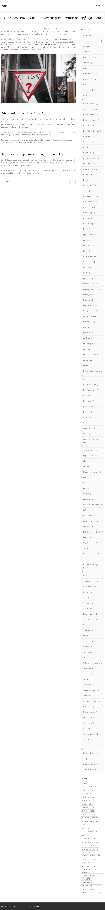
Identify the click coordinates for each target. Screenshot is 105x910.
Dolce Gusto (87, 142)
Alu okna (86, 52)
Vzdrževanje (87, 723)
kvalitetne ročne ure (89, 818)
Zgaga (85, 758)
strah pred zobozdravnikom (88, 871)
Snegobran (87, 603)
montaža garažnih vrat (90, 821)
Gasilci (85, 191)
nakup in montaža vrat (90, 832)
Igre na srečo (88, 234)
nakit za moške (87, 828)
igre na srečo (87, 804)
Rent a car (87, 527)
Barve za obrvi (88, 73)
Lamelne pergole (89, 316)
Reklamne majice (89, 521)
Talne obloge (88, 652)
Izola (85, 251)
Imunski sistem (88, 240)
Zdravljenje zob (89, 753)
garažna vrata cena (89, 797)
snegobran (86, 866)
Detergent (87, 136)
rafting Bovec (95, 856)
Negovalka (87, 401)
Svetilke (86, 647)
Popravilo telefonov (90, 472)
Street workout (88, 625)
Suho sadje (87, 641)
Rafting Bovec (88, 515)
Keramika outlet (89, 284)
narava (84, 835)
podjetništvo (86, 852)
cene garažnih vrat (89, 787)
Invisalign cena (88, 245)
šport (100, 893)
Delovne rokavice (89, 120)
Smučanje (86, 592)
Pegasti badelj (88, 456)
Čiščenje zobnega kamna (92, 95)
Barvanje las (87, 68)
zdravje (84, 889)
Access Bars (87, 35)
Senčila (85, 559)
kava (83, 811)
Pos (84, 483)
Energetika (87, 164)
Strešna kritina (88, 630)
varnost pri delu (88, 882)
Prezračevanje (88, 499)
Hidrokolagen (88, 213)
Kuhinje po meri (89, 311)
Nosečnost (87, 417)
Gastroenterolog (89, 196)
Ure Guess (87, 707)
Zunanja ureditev (89, 764)
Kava (85, 273)
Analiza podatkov (89, 57)
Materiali (86, 349)
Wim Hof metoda (96, 886)
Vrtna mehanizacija (90, 717)
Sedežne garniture (90, 554)
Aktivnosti (86, 46)
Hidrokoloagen (88, 218)
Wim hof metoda (89, 734)
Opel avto (94, 845)
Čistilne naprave (89, 104)
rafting (84, 856)
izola (95, 807)
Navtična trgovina (89, 390)
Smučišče (86, 597)
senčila (94, 859)
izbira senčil (86, 807)
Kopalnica (87, 300)
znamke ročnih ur (88, 893)
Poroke (86, 477)
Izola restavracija (89, 256)
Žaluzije (86, 739)
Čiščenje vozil (88, 90)
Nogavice (86, 412)
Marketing (87, 344)
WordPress (39, 906)
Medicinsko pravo (89, 354)
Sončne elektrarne (89, 608)
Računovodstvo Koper (91, 505)
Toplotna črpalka (89, 690)
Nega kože (87, 395)
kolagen (91, 811)
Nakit (85, 379)
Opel (85, 434)
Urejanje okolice (89, 712)
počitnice (97, 852)
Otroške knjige (88, 450)
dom (91, 790)
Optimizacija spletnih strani (91, 440)
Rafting (85, 510)
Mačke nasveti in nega (91, 338)
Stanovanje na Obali (90, 619)
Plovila (85, 461)
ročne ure (86, 859)
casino (84, 783)
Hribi (85, 229)
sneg (96, 863)
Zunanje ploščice (89, 769)
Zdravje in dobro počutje (92, 745)
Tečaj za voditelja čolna (91, 663)
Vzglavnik (86, 728)
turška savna (86, 879)
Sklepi (85, 576)
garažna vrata (87, 794)
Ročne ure (87, 537)
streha (84, 875)
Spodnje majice (88, 614)
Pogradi (86, 466)
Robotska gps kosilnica (91, 532)
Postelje (86, 494)
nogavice (85, 845)
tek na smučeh (94, 875)
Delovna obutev (89, 114)
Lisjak (85, 327)
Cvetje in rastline (89, 109)
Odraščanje (87, 428)
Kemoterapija (88, 278)
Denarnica (87, 125)
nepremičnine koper (89, 839)
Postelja (86, 488)
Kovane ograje (88, 305)
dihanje (84, 790)
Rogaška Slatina (89, 543)
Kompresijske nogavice (91, 289)
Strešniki (86, 636)
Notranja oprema (89, 423)
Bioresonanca (88, 79)
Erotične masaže (89, 169)
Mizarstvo (86, 365)
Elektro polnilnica (89, 158)
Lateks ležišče (88, 322)
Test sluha (87, 685)
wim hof (85, 886)
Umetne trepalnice (90, 701)
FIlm (84, 180)
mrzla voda (86, 825)
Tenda (85, 679)
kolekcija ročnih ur (89, 814)
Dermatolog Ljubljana (91, 131)
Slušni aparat (88, 587)
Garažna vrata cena (90, 185)
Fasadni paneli (88, 174)
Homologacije (88, 224)
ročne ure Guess (46, 44)
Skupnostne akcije (89, 581)
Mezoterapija (88, 360)
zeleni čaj (93, 889)
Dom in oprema (89, 147)
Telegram (86, 674)
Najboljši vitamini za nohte (92, 371)
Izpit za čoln (87, 262)
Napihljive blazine (89, 385)
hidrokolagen (87, 801)
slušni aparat (86, 863)
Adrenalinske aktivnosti (91, 41)
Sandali (86, 548)
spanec (95, 866)
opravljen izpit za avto (90, 849)
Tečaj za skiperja (89, 657)
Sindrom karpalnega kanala (90, 566)
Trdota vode (87, 696)
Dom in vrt (87, 153)
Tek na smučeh (88, 668)
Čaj (84, 84)
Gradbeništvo (88, 207)
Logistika (86, 333)
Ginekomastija (88, 202)
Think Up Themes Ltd (18, 906)
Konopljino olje (88, 295)
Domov (99, 5)
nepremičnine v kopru (90, 842)
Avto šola (86, 63)
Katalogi (86, 267)
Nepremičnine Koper (90, 406)
